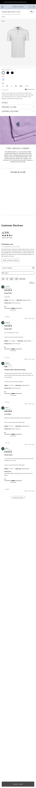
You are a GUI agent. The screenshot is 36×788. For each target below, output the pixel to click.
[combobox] (32, 282)
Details (5, 103)
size (3, 279)
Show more (22, 278)
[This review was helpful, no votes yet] (30, 318)
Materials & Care (9, 107)
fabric (11, 279)
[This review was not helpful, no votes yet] (33, 318)
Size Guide (5, 89)
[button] (30, 7)
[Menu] (2, 7)
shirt (16, 279)
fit (7, 279)
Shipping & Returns (10, 111)
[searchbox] (16, 268)
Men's (3, 21)
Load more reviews (18, 497)
